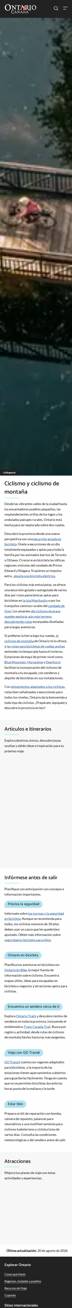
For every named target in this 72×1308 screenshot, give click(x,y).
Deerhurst (53, 662)
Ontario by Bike (15, 970)
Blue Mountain (15, 662)
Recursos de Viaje (15, 1288)
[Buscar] (56, 8)
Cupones (10, 1295)
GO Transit (12, 1062)
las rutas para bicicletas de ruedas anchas (36, 646)
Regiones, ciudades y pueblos (22, 1281)
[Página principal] (20, 9)
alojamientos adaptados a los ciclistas (38, 687)
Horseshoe (35, 662)
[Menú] (65, 8)
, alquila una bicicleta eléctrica (33, 576)
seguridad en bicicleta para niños (27, 940)
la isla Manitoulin (35, 600)
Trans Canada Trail (37, 1027)
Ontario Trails (26, 1016)
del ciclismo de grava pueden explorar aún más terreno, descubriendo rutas (32, 616)
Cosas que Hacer (15, 1274)
